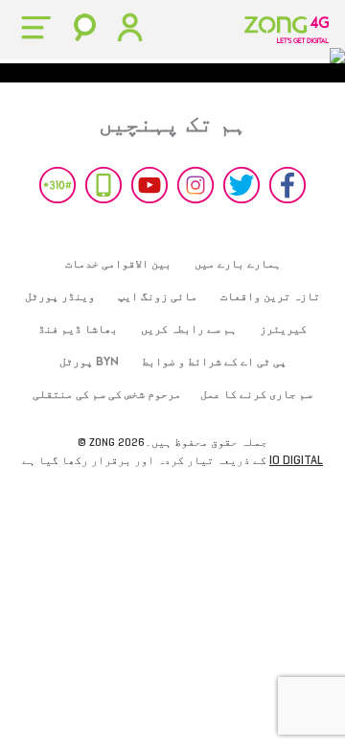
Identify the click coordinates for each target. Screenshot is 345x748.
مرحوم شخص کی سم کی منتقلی (107, 394)
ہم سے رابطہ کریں (189, 329)
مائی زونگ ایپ (157, 296)
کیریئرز (283, 329)
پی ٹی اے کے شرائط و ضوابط (214, 361)
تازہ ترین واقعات (270, 296)
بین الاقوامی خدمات (118, 263)
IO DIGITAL (296, 460)
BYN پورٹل (89, 361)
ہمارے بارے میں (238, 263)
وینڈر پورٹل (60, 296)
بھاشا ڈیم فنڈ (78, 329)
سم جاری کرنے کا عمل (256, 394)
